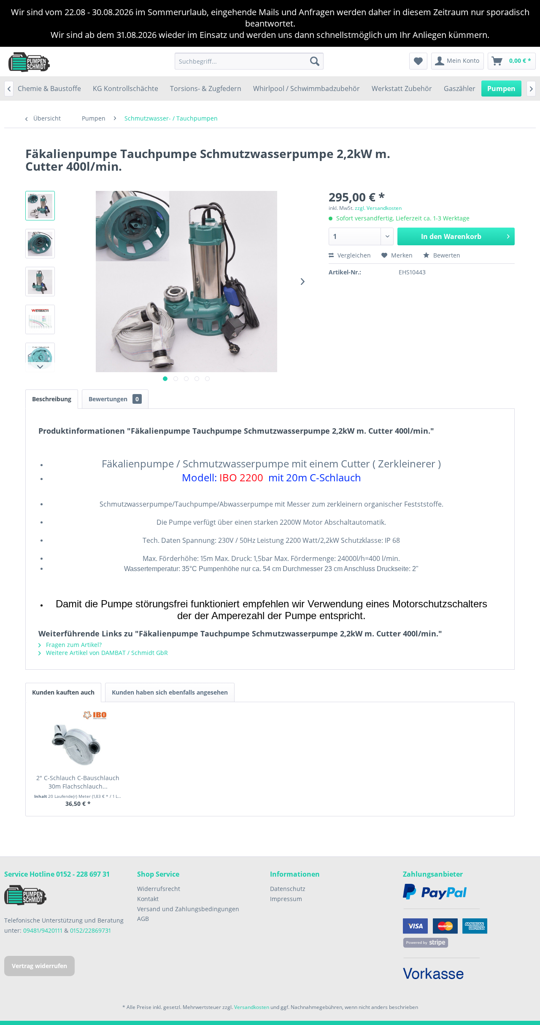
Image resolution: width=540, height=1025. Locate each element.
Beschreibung (51, 399)
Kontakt (148, 899)
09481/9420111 (42, 930)
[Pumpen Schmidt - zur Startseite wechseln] (29, 61)
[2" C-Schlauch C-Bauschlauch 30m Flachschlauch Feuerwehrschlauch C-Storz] (78, 740)
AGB (143, 919)
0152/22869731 (90, 930)
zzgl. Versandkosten (378, 208)
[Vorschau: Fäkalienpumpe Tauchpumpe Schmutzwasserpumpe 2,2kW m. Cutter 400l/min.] (40, 205)
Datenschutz (287, 889)
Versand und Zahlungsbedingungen (188, 909)
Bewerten (446, 255)
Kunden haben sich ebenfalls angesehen (170, 692)
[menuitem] (249, 61)
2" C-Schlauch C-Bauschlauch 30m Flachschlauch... (77, 782)
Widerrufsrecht (158, 889)
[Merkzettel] (418, 61)
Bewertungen (114, 399)
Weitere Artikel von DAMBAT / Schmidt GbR (106, 653)
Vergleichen (353, 255)
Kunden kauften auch (63, 692)
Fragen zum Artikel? (73, 645)
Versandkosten (251, 1007)
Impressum (286, 899)
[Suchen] (315, 61)
